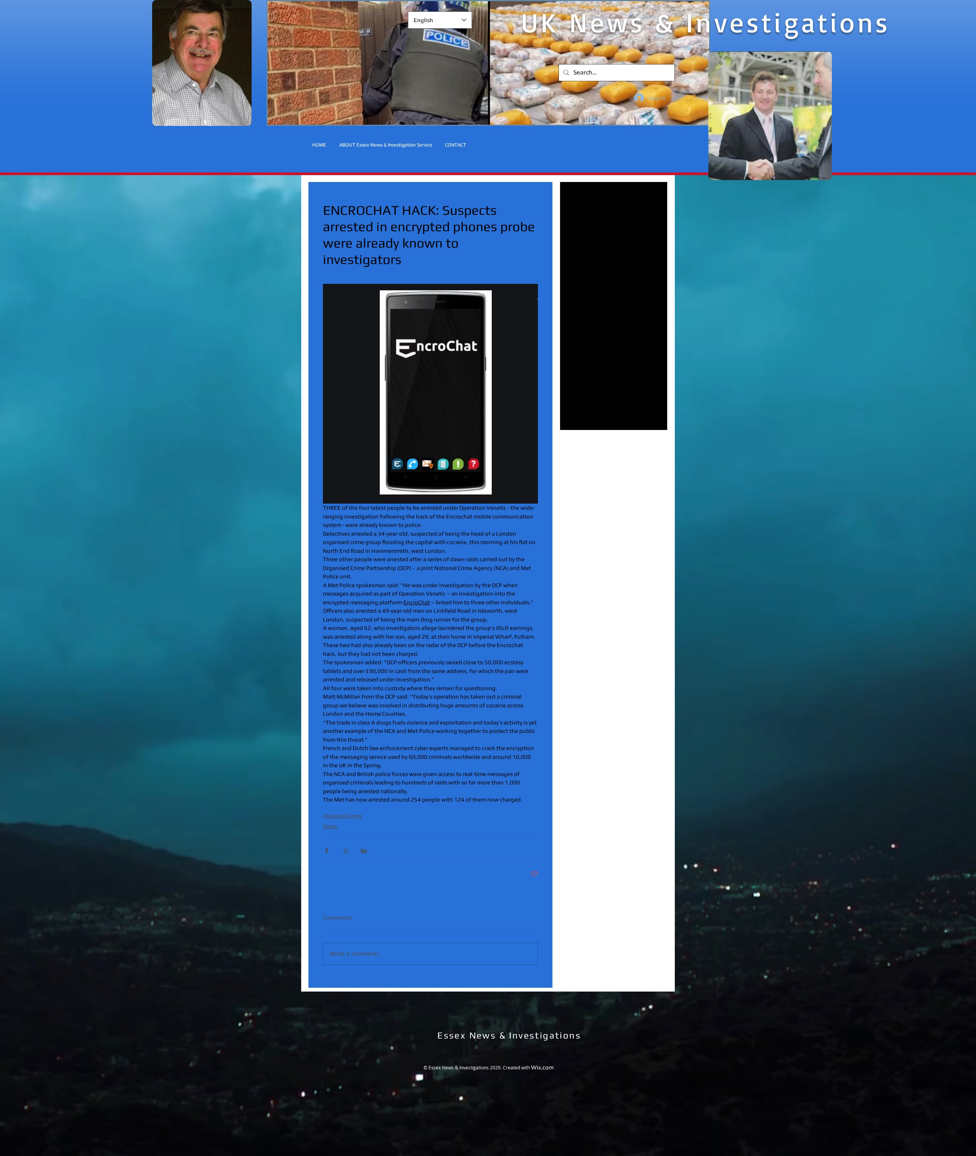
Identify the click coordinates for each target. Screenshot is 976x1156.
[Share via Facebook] (326, 850)
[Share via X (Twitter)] (345, 850)
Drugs (330, 826)
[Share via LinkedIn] (364, 850)
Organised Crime (342, 816)
